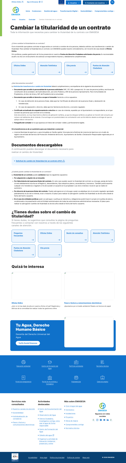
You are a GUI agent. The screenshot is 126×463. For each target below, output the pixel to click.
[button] (112, 2)
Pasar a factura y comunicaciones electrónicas (83, 303)
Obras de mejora (72, 421)
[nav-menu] (78, 3)
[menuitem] (73, 2)
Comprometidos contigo (104, 11)
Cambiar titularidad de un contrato (50, 19)
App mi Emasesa (32, 2)
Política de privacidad (57, 457)
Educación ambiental (23, 366)
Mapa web (86, 457)
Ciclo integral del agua (74, 406)
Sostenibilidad (86, 11)
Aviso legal (43, 457)
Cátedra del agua (45, 435)
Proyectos (69, 417)
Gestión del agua (50, 11)
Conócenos (36, 11)
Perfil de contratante (76, 366)
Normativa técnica (102, 366)
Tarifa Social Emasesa (28, 343)
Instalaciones (70, 413)
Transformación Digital (68, 11)
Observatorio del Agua (47, 415)
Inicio (28, 11)
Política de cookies (73, 457)
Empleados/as (76, 381)
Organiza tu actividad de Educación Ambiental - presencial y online (48, 441)
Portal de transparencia (23, 381)
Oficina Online (16, 2)
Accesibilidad (32, 457)
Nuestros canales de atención (24, 409)
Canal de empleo (102, 381)
